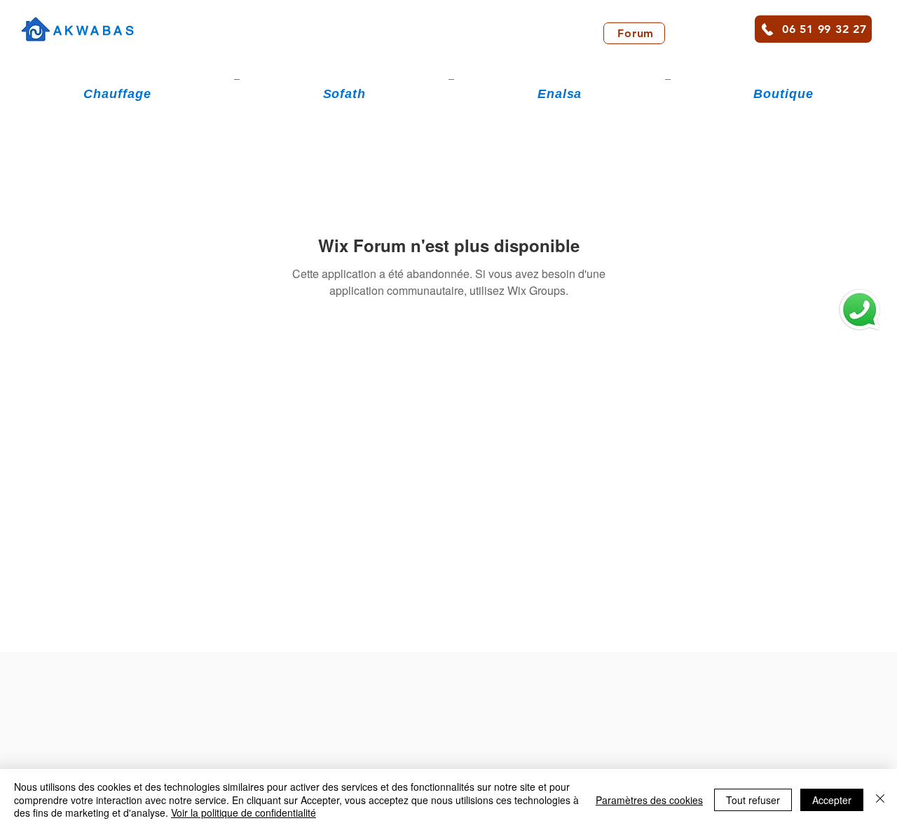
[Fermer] (880, 799)
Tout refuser (753, 800)
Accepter (831, 800)
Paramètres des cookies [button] (649, 800)
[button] (117, 94)
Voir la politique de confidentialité (243, 812)
